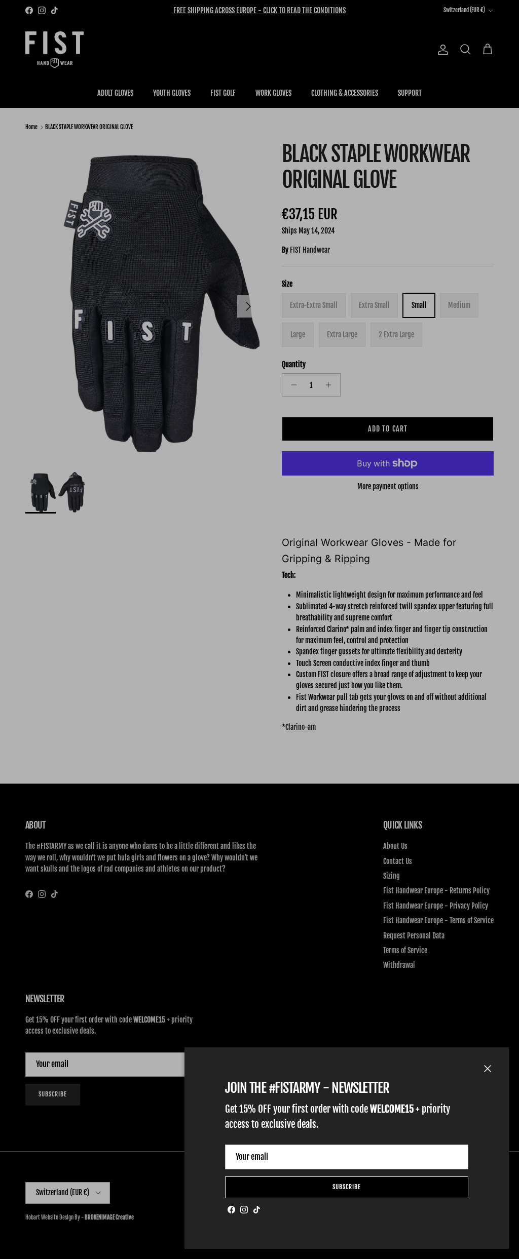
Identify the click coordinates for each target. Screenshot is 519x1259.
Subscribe (346, 1187)
